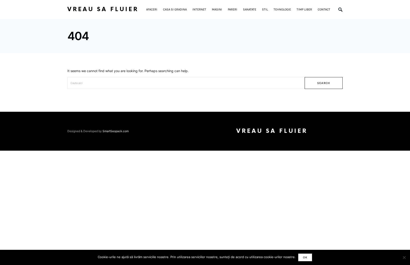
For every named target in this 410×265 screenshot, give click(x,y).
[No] (404, 257)
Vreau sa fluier (103, 9)
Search (323, 83)
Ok (305, 257)
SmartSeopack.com (115, 131)
